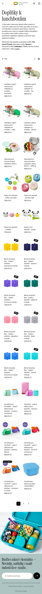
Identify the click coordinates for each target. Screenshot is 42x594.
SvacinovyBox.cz (18, 586)
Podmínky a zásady (21, 591)
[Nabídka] (2, 3)
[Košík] (39, 3)
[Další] (28, 503)
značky (17, 49)
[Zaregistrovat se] (36, 575)
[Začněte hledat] (34, 3)
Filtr (5, 59)
